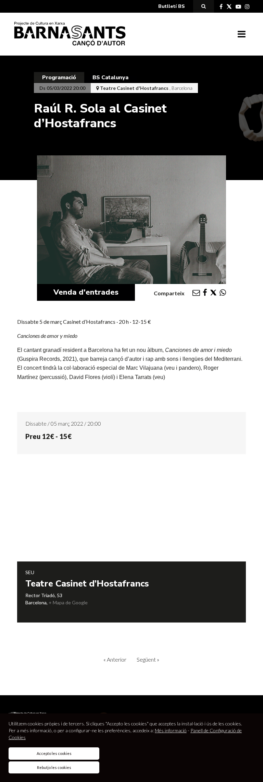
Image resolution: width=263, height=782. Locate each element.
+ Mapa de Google (68, 602)
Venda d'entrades (85, 292)
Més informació (171, 730)
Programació (59, 77)
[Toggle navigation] (242, 34)
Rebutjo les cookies (54, 767)
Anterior (114, 659)
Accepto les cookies (54, 753)
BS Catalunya (110, 77)
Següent (148, 659)
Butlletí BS (171, 6)
